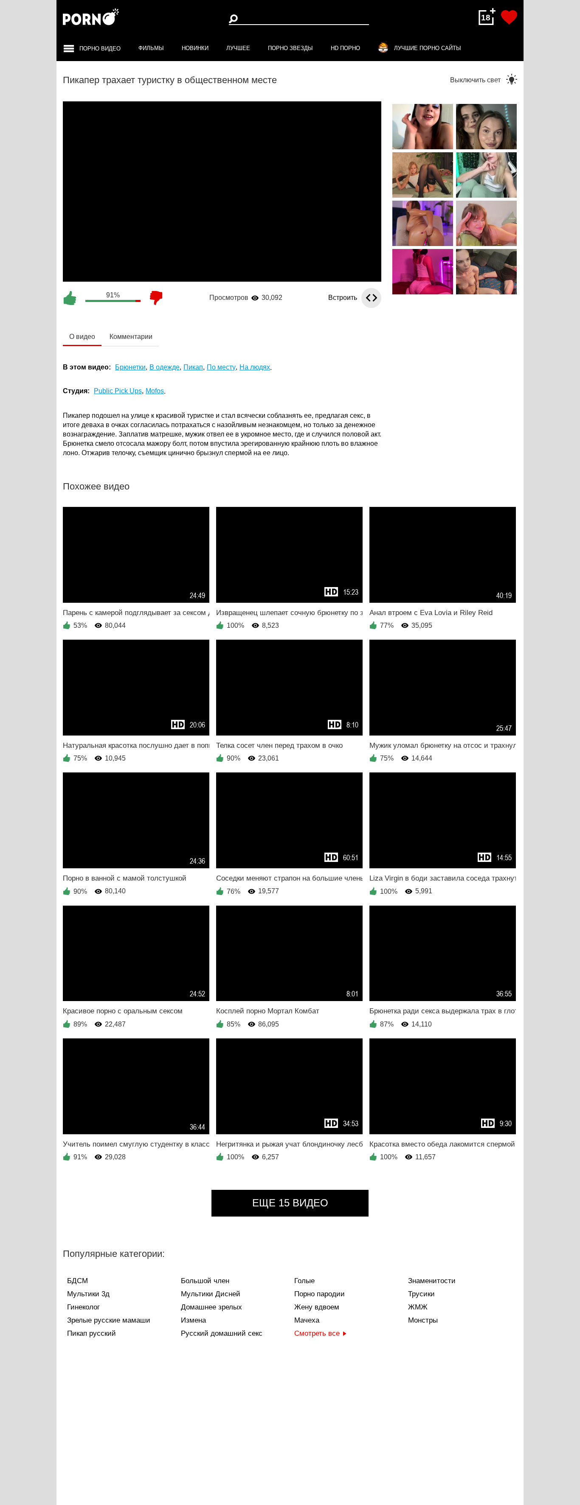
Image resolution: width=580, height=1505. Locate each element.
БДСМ (77, 1281)
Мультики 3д (88, 1294)
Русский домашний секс (221, 1333)
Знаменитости (432, 1281)
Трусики (421, 1294)
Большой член (205, 1281)
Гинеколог (83, 1307)
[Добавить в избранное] (509, 17)
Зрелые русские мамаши (108, 1320)
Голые (304, 1281)
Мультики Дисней (210, 1294)
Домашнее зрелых (211, 1307)
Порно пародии (319, 1294)
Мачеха (306, 1320)
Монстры (423, 1320)
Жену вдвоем (316, 1307)
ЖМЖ (418, 1307)
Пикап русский (91, 1333)
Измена (193, 1320)
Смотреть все (317, 1333)
